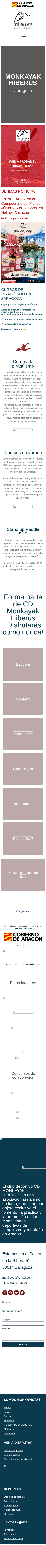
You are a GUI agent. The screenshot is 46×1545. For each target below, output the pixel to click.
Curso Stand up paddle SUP (18, 1459)
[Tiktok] (22, 1292)
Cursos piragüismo (13, 1450)
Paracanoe (9, 1433)
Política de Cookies (13, 1538)
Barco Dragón (11, 1505)
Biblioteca (9, 1429)
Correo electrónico (11, 1311)
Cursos (7, 1416)
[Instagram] (4, 1292)
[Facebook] (10, 1292)
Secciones (9, 1420)
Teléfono (6, 1320)
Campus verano (12, 1455)
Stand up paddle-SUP (15, 1497)
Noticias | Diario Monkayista (18, 1425)
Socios (7, 1412)
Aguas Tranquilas (13, 1510)
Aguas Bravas (11, 1501)
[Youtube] (16, 1292)
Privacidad (9, 1530)
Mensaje (6, 1328)
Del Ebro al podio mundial (22, 204)
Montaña (8, 1514)
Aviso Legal (10, 1534)
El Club (7, 1407)
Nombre (6, 1302)
